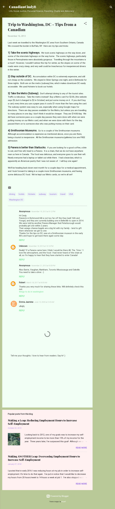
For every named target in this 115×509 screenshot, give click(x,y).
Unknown (23, 246)
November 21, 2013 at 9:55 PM (43, 266)
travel (62, 194)
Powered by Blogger (59, 496)
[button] (85, 24)
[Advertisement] (104, 60)
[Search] (111, 7)
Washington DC (16, 199)
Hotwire (31, 194)
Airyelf (63, 502)
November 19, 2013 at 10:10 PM (41, 246)
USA (71, 194)
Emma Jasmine (26, 302)
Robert (22, 282)
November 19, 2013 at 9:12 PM (43, 211)
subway (42, 194)
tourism (53, 194)
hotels (21, 194)
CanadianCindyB (22, 6)
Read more (81, 447)
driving (12, 194)
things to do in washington (31, 291)
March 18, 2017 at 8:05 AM (36, 282)
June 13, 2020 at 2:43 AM (44, 302)
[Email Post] (9, 188)
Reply (22, 240)
